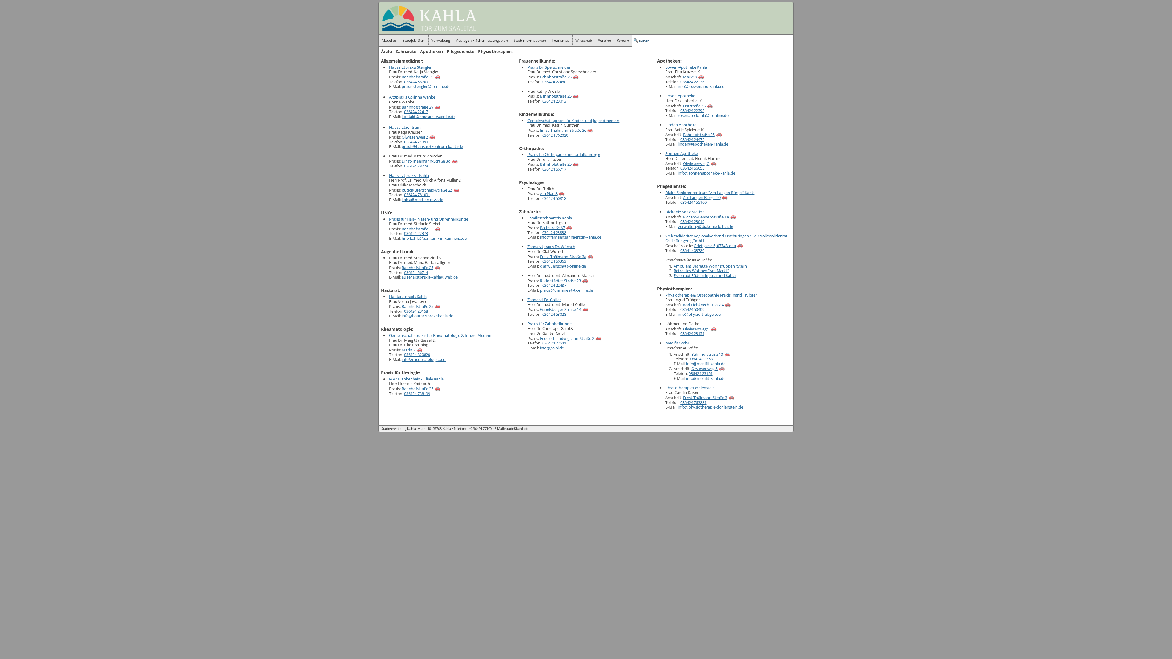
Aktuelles (389, 40)
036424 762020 (555, 135)
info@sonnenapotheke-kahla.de (706, 173)
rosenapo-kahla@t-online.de (703, 115)
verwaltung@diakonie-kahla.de (705, 226)
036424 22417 (416, 111)
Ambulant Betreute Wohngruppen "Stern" (711, 266)
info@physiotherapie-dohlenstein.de (710, 407)
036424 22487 (554, 285)
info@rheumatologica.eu (424, 359)
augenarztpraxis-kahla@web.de (430, 277)
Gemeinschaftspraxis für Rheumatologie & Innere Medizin (440, 335)
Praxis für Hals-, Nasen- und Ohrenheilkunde (428, 219)
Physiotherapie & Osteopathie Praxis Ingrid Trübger (711, 295)
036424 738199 (417, 393)
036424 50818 (554, 198)
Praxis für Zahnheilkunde (549, 323)
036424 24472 (692, 139)
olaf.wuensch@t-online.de (563, 266)
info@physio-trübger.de (699, 314)
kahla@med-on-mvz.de (422, 199)
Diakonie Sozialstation (684, 211)
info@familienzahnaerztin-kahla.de (571, 237)
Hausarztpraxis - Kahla (409, 175)
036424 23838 (554, 232)
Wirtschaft (583, 40)
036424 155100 (693, 202)
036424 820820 (417, 354)
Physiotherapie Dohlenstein (690, 388)
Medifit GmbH (677, 343)
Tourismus (561, 40)
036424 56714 (416, 272)
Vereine (604, 40)
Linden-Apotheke (680, 125)
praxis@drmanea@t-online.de (566, 290)
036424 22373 (416, 233)
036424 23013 (554, 101)
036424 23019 (692, 221)
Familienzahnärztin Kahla (549, 218)
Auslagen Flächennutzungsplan (482, 40)
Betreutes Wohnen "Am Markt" (701, 270)
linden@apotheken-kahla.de (703, 144)
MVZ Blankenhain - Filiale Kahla (416, 379)
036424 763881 (693, 402)
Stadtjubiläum (414, 40)
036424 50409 (692, 309)
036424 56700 (416, 82)
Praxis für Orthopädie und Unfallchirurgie (563, 154)
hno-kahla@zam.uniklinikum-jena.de (434, 238)
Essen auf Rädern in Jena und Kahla (705, 275)
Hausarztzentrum (405, 127)
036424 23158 (416, 311)
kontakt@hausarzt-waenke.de (428, 116)
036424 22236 (692, 82)
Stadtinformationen (530, 40)
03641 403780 (692, 250)
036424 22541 (554, 343)
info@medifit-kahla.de (705, 363)
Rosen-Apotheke (680, 96)
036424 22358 (700, 359)
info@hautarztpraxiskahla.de (427, 316)
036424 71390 (416, 142)
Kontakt (623, 40)
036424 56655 (692, 168)
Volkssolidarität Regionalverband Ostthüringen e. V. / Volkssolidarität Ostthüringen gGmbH (726, 238)
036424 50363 (554, 261)
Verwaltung (440, 40)
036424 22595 (692, 110)
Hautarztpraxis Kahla (407, 296)
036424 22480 (554, 82)
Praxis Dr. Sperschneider (548, 67)
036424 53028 (554, 314)
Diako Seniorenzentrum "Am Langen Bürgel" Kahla (709, 192)
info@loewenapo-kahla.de (701, 86)
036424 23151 (692, 333)
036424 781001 (417, 194)
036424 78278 (416, 166)
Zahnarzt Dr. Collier (544, 299)
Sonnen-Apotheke (681, 153)
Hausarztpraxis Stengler (410, 67)
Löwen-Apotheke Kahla (686, 67)
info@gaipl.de (552, 348)
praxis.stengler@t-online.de (426, 86)
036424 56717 (554, 169)
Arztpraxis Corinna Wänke (412, 97)
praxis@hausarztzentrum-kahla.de (432, 146)
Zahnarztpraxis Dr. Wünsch (551, 246)
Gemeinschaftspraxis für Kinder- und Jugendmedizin (573, 120)
